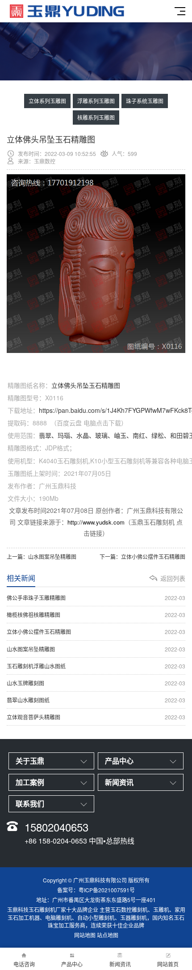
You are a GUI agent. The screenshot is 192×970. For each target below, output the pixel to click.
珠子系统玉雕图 (144, 101)
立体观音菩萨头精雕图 (96, 717)
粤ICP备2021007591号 (107, 890)
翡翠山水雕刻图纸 (96, 700)
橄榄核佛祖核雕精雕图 (96, 614)
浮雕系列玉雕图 (96, 101)
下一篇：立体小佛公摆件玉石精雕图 (142, 556)
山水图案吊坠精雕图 (96, 649)
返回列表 (172, 578)
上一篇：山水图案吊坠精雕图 (41, 556)
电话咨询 (24, 964)
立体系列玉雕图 (47, 101)
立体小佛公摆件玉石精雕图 (96, 631)
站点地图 (107, 935)
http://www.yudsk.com (96, 522)
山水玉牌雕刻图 (96, 683)
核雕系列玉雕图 (96, 117)
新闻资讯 (120, 964)
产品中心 (72, 964)
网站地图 (85, 935)
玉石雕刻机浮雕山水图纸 (96, 666)
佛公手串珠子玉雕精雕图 (96, 597)
